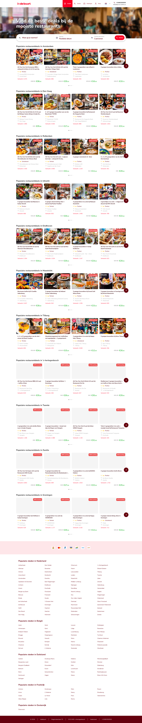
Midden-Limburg (76, 582)
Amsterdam (21, 578)
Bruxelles (21, 642)
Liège (72, 628)
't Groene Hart (49, 601)
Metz (72, 689)
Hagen (47, 675)
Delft (19, 608)
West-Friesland (102, 601)
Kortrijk (47, 645)
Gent (46, 628)
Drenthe (47, 578)
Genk (46, 625)
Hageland (47, 632)
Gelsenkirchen (49, 672)
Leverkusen (74, 669)
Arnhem (20, 585)
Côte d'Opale (22, 699)
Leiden (73, 575)
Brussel (20, 638)
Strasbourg (100, 692)
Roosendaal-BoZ (76, 608)
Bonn (20, 672)
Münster (99, 662)
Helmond (47, 615)
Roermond (74, 605)
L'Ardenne (48, 648)
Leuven (73, 625)
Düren (46, 662)
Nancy (73, 692)
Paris (72, 696)
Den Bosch (21, 611)
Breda (20, 598)
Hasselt (47, 638)
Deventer (47, 568)
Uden (99, 578)
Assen (20, 588)
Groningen (48, 605)
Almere (20, 572)
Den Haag (21, 615)
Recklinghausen (102, 672)
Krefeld (73, 662)
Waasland (100, 642)
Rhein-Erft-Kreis (102, 675)
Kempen (47, 642)
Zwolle (99, 615)
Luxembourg (74, 632)
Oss (72, 595)
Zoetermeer (100, 611)
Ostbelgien (100, 625)
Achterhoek (21, 565)
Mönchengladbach (102, 659)
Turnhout (100, 635)
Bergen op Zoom (23, 591)
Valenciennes (101, 696)
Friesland (47, 595)
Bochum (20, 669)
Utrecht (99, 582)
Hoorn (73, 568)
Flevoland (48, 591)
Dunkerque (48, 689)
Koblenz (73, 659)
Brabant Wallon (23, 632)
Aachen (20, 659)
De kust (20, 648)
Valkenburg (100, 585)
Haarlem (47, 608)
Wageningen (101, 595)
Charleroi (21, 645)
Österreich (21, 709)
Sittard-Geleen (101, 568)
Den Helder (48, 565)
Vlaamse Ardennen (103, 638)
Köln (72, 665)
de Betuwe (21, 605)
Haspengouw (49, 635)
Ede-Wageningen (50, 582)
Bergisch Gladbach (23, 665)
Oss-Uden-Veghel (76, 598)
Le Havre (47, 696)
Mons (72, 638)
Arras (20, 692)
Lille (46, 699)
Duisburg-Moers (49, 659)
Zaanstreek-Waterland (104, 605)
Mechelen (74, 635)
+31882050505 (107, 719)
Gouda (47, 598)
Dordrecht (48, 575)
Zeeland (99, 608)
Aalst (20, 625)
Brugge (20, 635)
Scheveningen (75, 615)
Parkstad (73, 601)
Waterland (100, 598)
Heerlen (47, 611)
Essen (46, 669)
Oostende (74, 648)
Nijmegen (74, 585)
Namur (73, 642)
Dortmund (21, 675)
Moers (73, 672)
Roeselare (100, 628)
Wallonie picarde (102, 645)
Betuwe (20, 595)
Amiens (20, 689)
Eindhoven (48, 585)
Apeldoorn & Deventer (25, 582)
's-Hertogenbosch (102, 565)
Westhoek (100, 648)
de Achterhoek (22, 601)
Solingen (21, 678)
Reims (73, 699)
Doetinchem (48, 572)
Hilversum (74, 565)
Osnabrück (100, 669)
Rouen (99, 689)
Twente (99, 575)
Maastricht (74, 578)
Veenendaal (100, 588)
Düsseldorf (48, 665)
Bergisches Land (23, 662)
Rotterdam (74, 611)
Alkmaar (20, 568)
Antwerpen (21, 628)
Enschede (47, 588)
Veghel (99, 591)
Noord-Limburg (75, 591)
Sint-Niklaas (101, 632)
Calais (20, 696)
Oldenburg (100, 665)
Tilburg (99, 572)
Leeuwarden (74, 572)
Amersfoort (21, 575)
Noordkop (74, 588)
